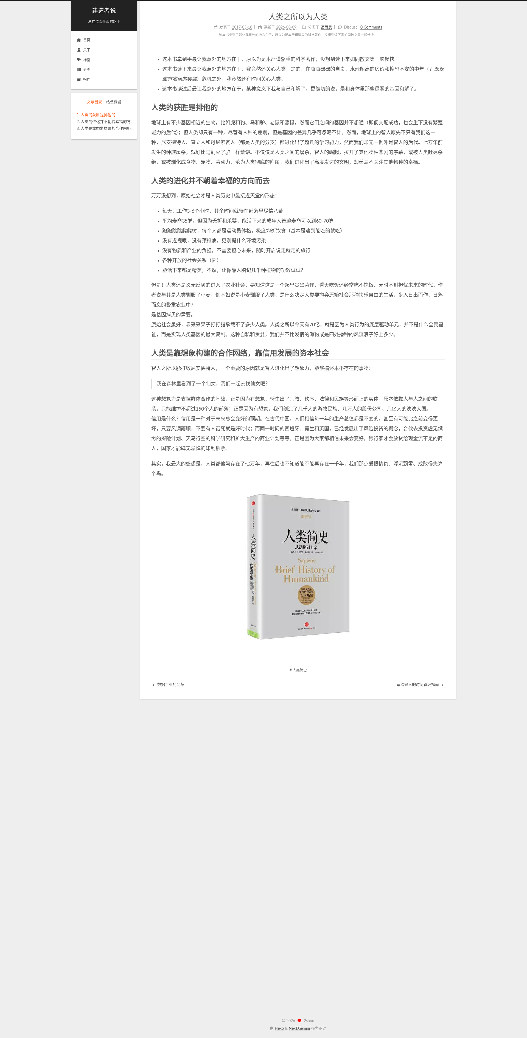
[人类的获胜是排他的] (441, 107)
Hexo (279, 1029)
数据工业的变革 (170, 685)
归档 (86, 80)
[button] (104, 136)
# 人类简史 (298, 670)
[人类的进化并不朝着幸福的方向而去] (441, 181)
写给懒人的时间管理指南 (418, 685)
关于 (86, 50)
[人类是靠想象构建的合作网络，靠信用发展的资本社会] (441, 353)
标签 (86, 60)
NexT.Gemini (299, 1029)
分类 (86, 70)
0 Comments (371, 27)
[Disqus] (298, 767)
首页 (86, 40)
